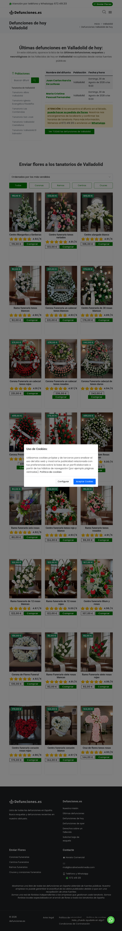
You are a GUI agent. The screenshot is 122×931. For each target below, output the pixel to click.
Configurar (63, 481)
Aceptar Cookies (84, 481)
